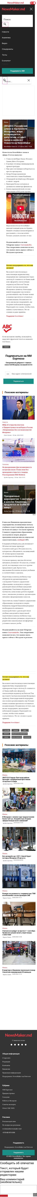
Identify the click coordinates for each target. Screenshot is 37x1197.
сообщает (21, 540)
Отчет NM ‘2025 (8, 1108)
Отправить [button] (4, 1196)
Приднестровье (8, 1093)
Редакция (6, 1062)
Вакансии (6, 1069)
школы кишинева (17, 737)
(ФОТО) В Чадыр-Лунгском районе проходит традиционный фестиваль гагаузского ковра (16, 779)
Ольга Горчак (8, 435)
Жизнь (6, 122)
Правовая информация (11, 1073)
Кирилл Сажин (7, 898)
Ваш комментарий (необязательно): (12, 1180)
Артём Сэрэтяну (8, 477)
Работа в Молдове (9, 1101)
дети (24, 730)
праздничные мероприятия (19, 733)
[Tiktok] (22, 1044)
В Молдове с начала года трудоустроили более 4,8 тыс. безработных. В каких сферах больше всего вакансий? (18, 819)
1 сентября (6, 730)
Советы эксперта (9, 1104)
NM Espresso (7, 1090)
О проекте (6, 1058)
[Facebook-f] (11, 1044)
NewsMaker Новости (10, 146)
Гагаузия (5, 1097)
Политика (5, 464)
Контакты (6, 1065)
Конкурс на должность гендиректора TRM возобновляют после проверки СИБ (18, 894)
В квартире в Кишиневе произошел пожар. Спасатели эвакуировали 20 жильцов (19, 971)
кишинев (6, 733)
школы (6, 737)
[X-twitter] (15, 1044)
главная (6, 347)
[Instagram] (18, 1044)
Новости (5, 422)
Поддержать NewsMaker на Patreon (16, 1076)
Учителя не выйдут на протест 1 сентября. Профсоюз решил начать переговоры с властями (18, 933)
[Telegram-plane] (25, 1044)
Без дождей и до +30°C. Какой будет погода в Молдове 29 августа (16, 857)
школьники (27, 737)
